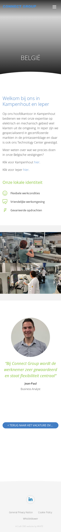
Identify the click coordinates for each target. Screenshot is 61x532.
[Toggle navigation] (54, 7)
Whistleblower (30, 518)
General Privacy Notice (21, 512)
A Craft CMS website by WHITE (29, 526)
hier (36, 162)
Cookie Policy (45, 512)
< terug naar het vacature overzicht (32, 425)
